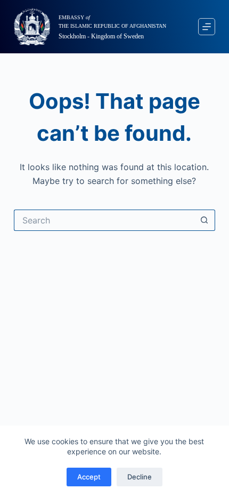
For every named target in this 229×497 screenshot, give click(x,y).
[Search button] (204, 220)
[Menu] (206, 26)
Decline (139, 476)
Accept (89, 476)
